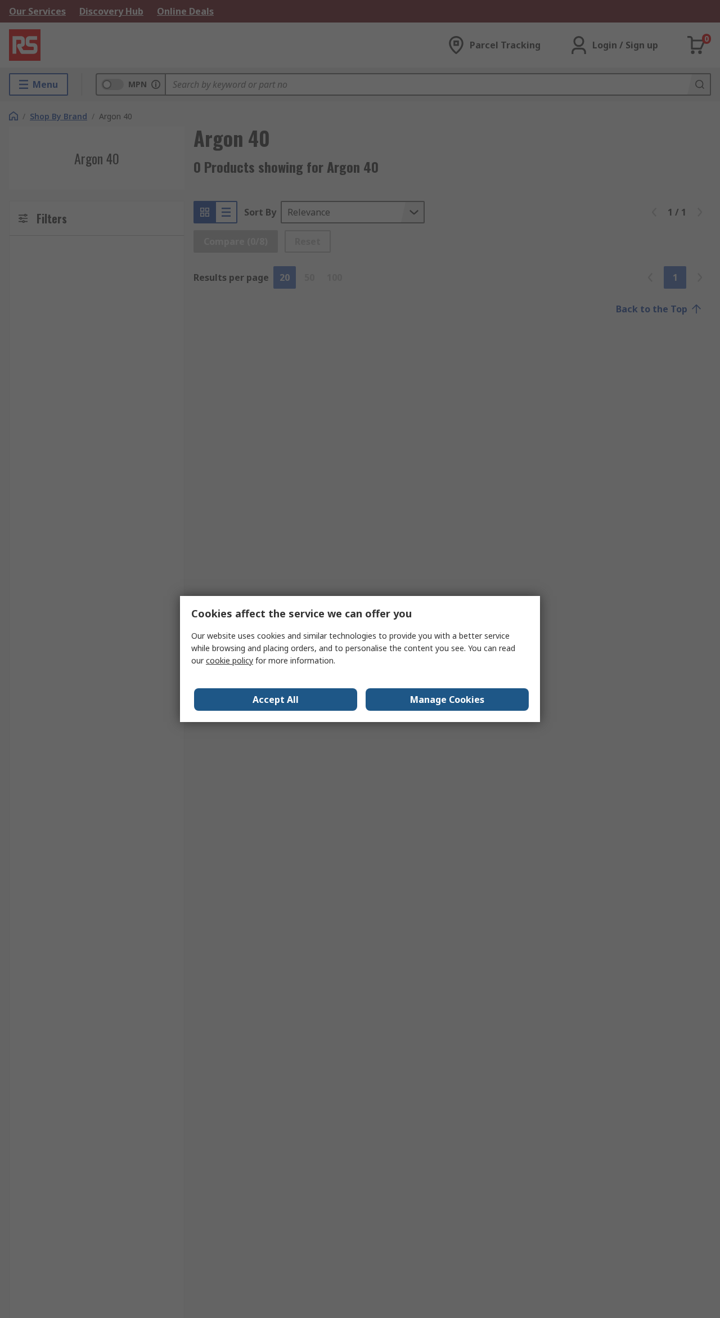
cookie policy (229, 660)
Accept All (276, 699)
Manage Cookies (447, 699)
